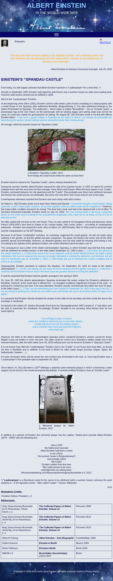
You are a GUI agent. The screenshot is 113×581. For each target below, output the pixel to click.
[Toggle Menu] (56, 34)
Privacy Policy (92, 571)
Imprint (80, 571)
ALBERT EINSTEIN (56, 5)
